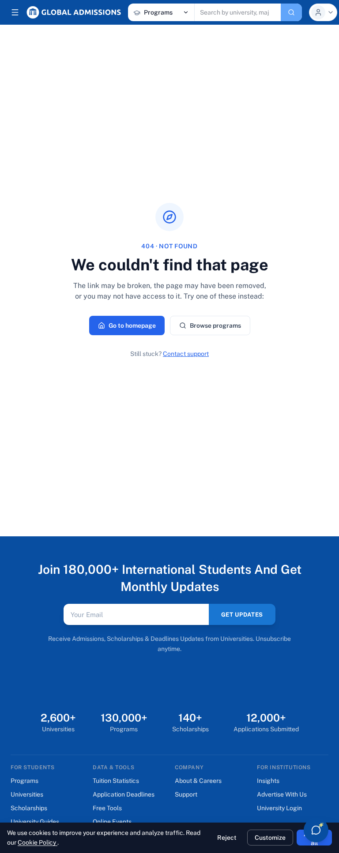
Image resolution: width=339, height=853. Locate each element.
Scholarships (29, 808)
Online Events (112, 821)
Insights (268, 780)
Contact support (186, 353)
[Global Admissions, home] (73, 12)
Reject (227, 837)
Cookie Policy (37, 842)
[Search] (291, 12)
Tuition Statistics (116, 780)
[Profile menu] (323, 12)
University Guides (35, 821)
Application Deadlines (123, 794)
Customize (270, 837)
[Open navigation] (15, 12)
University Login (279, 808)
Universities (27, 794)
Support (186, 794)
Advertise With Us (282, 794)
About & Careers (198, 780)
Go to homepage (132, 325)
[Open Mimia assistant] (316, 830)
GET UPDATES (242, 614)
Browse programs (215, 325)
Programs (24, 780)
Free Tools (107, 808)
